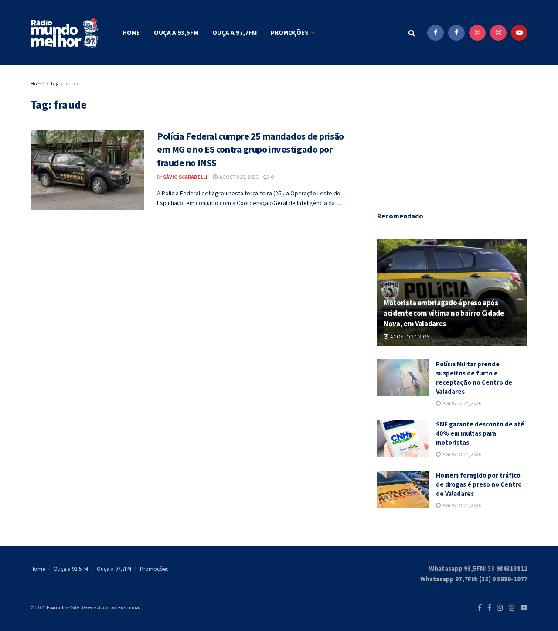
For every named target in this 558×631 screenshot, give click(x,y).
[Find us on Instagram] (477, 32)
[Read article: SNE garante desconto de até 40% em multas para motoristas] (403, 438)
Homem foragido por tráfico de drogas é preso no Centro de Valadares (479, 484)
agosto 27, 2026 (409, 336)
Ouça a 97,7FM (234, 32)
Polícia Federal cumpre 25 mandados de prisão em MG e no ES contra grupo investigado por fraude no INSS (250, 149)
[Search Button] (411, 32)
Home (131, 32)
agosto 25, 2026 (238, 177)
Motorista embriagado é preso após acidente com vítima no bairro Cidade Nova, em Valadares (444, 313)
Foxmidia (57, 607)
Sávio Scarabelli (185, 177)
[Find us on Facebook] (435, 32)
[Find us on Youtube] (519, 32)
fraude (72, 83)
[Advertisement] (452, 133)
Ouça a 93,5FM (176, 32)
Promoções (290, 32)
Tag (54, 83)
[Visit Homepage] (65, 33)
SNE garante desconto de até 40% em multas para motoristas (480, 433)
